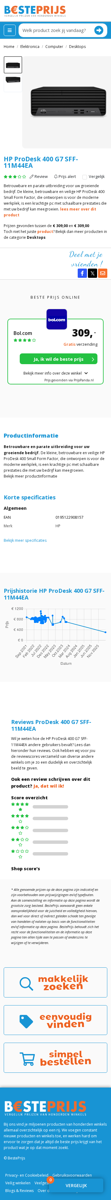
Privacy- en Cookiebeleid (26, 1175)
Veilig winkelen (18, 1183)
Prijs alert (67, 176)
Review (41, 176)
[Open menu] (10, 30)
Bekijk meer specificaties (25, 540)
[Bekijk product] (58, 358)
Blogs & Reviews (19, 1190)
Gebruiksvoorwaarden (72, 1175)
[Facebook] (82, 273)
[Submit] (98, 30)
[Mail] (102, 273)
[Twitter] (92, 273)
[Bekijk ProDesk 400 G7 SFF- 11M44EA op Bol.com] (59, 319)
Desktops (36, 237)
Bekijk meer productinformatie (30, 476)
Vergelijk (96, 176)
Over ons (46, 1190)
